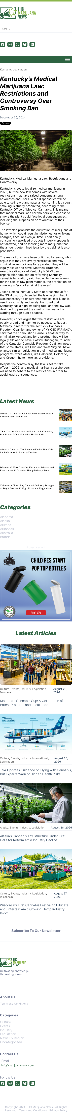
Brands (5, 537)
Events (15, 689)
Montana (5, 692)
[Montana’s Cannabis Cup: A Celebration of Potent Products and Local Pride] (65, 415)
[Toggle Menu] (67, 59)
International (40, 758)
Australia (6, 533)
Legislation (20, 69)
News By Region (12, 1038)
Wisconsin (6, 896)
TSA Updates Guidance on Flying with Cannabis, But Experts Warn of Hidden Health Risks (26, 433)
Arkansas (7, 529)
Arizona (5, 525)
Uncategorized (11, 1042)
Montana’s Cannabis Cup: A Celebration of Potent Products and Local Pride (26, 415)
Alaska (5, 521)
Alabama (6, 517)
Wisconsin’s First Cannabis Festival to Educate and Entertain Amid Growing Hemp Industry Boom (27, 469)
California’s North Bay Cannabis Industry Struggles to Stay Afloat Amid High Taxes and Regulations (27, 487)
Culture (4, 689)
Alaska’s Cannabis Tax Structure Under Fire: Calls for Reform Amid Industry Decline (26, 451)
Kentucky (5, 69)
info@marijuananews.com (17, 1065)
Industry (26, 689)
